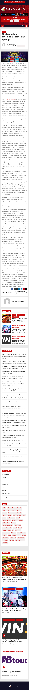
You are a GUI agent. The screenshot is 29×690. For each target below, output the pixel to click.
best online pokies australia (14, 513)
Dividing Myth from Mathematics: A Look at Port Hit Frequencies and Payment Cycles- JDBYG (13, 383)
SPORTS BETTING (16, 316)
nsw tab (13, 522)
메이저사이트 (6, 537)
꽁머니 (19, 535)
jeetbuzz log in (11, 517)
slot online (8, 19)
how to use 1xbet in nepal (19, 515)
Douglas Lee (12, 44)
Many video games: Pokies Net (10, 430)
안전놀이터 (23, 19)
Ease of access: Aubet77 (8, 441)
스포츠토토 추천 (20, 537)
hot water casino (10, 100)
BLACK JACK (5, 474)
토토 (24, 540)
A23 (8, 508)
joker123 (18, 517)
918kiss (4, 508)
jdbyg (4, 517)
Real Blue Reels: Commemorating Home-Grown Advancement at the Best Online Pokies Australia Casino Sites (13, 396)
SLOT (23, 314)
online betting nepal (7, 525)
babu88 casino (18, 508)
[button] (22, 26)
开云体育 (14, 535)
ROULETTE (5, 484)
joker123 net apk (7, 520)
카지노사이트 (18, 540)
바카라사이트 (13, 537)
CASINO (4, 31)
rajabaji (15, 527)
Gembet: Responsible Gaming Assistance (13, 461)
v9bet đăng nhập (21, 532)
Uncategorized (6, 497)
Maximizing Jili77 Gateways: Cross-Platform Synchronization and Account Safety (13, 579)
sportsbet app (6, 532)
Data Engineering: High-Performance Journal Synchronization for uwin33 (13, 640)
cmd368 (10, 515)
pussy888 (5, 527)
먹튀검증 (18, 19)
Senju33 (20, 527)
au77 (12, 508)
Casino (4, 515)
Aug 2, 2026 (15, 332)
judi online (16, 21)
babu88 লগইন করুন (14, 510)
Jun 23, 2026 (15, 343)
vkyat (9, 535)
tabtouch (13, 532)
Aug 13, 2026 (15, 321)
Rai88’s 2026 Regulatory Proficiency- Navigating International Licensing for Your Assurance (13, 408)
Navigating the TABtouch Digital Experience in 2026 (11, 672)
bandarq (5, 513)
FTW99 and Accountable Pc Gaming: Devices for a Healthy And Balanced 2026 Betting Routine (14, 415)
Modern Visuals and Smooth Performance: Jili (14, 444)
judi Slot (21, 520)
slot (4, 19)
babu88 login (6, 510)
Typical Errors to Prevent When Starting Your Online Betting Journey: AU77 (19, 331)
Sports (4, 490)
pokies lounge (17, 525)
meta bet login (6, 522)
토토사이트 (13, 19)
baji (20, 510)
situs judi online (7, 530)
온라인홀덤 (11, 540)
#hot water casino (21, 46)
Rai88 (10, 527)
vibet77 (11, 21)
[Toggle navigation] (20, 26)
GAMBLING (19, 314)
